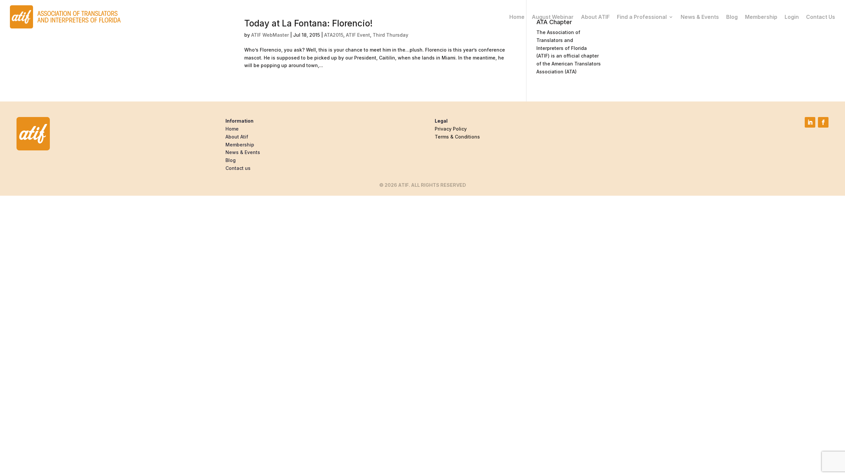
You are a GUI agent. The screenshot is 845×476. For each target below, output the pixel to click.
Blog (732, 17)
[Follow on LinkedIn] (810, 122)
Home (516, 17)
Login (792, 17)
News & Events (700, 17)
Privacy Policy (451, 129)
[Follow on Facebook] (823, 122)
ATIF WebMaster (270, 35)
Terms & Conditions (457, 136)
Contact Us (820, 17)
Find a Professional (642, 17)
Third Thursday (390, 35)
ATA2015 (333, 35)
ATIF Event (358, 35)
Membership (761, 17)
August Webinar (553, 17)
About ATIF (595, 17)
